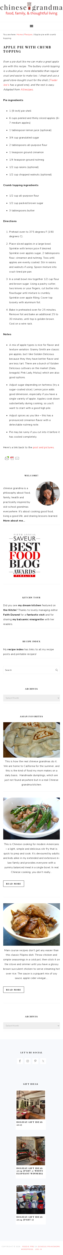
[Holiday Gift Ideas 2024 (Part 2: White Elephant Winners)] (30, 1164)
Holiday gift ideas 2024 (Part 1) (29, 1218)
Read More (13, 883)
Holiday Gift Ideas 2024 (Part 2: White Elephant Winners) (29, 1171)
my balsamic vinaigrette (28, 619)
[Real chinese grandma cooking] (31, 757)
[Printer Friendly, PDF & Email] (12, 458)
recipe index (15, 649)
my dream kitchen (29, 605)
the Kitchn (9, 610)
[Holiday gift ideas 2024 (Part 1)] (30, 1213)
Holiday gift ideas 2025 (29, 1123)
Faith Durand (11, 615)
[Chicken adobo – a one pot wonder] (31, 945)
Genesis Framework (49, 1247)
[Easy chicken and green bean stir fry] (31, 838)
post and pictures (43, 447)
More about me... (14, 520)
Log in (38, 1249)
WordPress (27, 1249)
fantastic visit (36, 615)
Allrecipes (27, 89)
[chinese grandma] (31, 16)
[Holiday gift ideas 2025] (30, 1118)
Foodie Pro (28, 1247)
